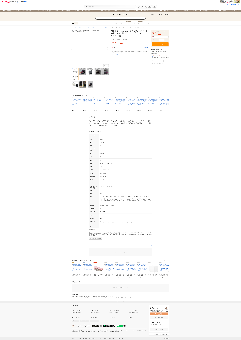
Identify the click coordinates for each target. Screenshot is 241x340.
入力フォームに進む (159, 329)
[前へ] (72, 48)
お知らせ (73, 330)
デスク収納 (101, 27)
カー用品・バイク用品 (113, 317)
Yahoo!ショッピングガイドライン (117, 338)
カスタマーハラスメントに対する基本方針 (94, 330)
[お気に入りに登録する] (107, 65)
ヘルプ (238, 4)
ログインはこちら (115, 54)
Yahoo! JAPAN (220, 4)
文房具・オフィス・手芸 (84, 27)
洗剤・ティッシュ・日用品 (114, 310)
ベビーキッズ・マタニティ (95, 312)
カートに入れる (160, 44)
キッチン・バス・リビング (133, 310)
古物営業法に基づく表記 (85, 331)
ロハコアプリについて (82, 326)
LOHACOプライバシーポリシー (114, 330)
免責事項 (109, 338)
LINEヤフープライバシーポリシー (85, 338)
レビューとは (149, 245)
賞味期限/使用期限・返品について (157, 63)
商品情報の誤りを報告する (95, 238)
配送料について (154, 56)
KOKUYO (102, 215)
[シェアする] (104, 65)
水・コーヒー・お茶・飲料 (76, 310)
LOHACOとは (77, 330)
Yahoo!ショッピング (75, 338)
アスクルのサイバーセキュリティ (130, 330)
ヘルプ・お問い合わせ (159, 317)
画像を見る (73, 88)
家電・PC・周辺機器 (94, 317)
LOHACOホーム (75, 27)
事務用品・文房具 (94, 27)
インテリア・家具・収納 (76, 317)
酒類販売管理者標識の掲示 (76, 331)
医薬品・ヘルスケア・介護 (133, 312)
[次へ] (108, 48)
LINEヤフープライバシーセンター (97, 338)
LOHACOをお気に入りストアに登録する (160, 334)
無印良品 (130, 317)
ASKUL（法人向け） (104, 331)
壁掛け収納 (107, 27)
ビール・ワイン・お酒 (94, 310)
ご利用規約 (122, 330)
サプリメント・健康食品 (114, 312)
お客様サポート (83, 330)
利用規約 (105, 338)
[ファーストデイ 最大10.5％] (120, 11)
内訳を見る (146, 47)
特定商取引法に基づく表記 (141, 330)
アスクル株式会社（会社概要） (114, 331)
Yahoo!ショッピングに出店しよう (230, 4)
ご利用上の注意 (105, 330)
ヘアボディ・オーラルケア (76, 312)
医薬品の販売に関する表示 (95, 331)
